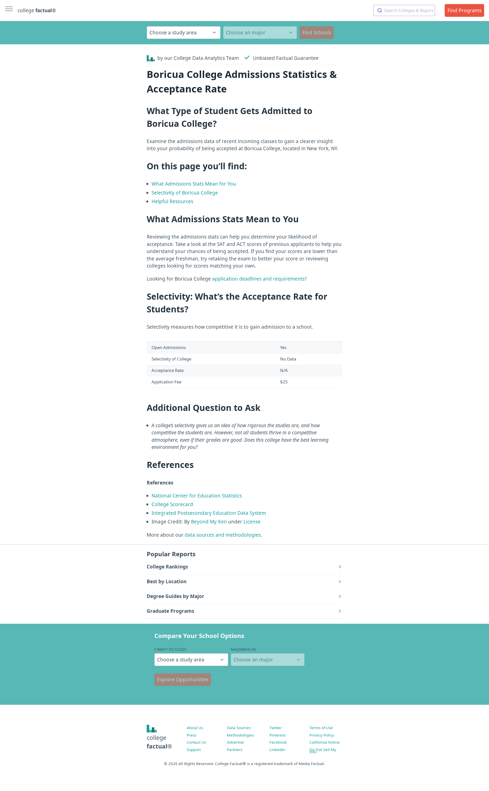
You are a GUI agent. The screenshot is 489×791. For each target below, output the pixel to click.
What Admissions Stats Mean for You (194, 184)
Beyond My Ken (209, 521)
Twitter (275, 727)
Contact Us (196, 742)
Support (194, 749)
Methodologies (240, 735)
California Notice (324, 742)
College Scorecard (172, 504)
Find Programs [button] (464, 10)
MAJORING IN (243, 649)
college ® (37, 10)
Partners (234, 749)
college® (159, 742)
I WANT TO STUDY (170, 649)
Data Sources (239, 727)
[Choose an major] (260, 32)
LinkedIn (277, 749)
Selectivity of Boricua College (185, 192)
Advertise (235, 742)
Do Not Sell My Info (322, 751)
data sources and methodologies (223, 535)
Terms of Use (321, 727)
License (252, 521)
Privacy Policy (321, 735)
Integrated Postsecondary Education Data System (209, 513)
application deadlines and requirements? (259, 278)
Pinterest (277, 735)
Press (191, 735)
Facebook (278, 742)
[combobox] (404, 10)
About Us (195, 727)
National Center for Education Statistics (197, 495)
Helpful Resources (172, 201)
